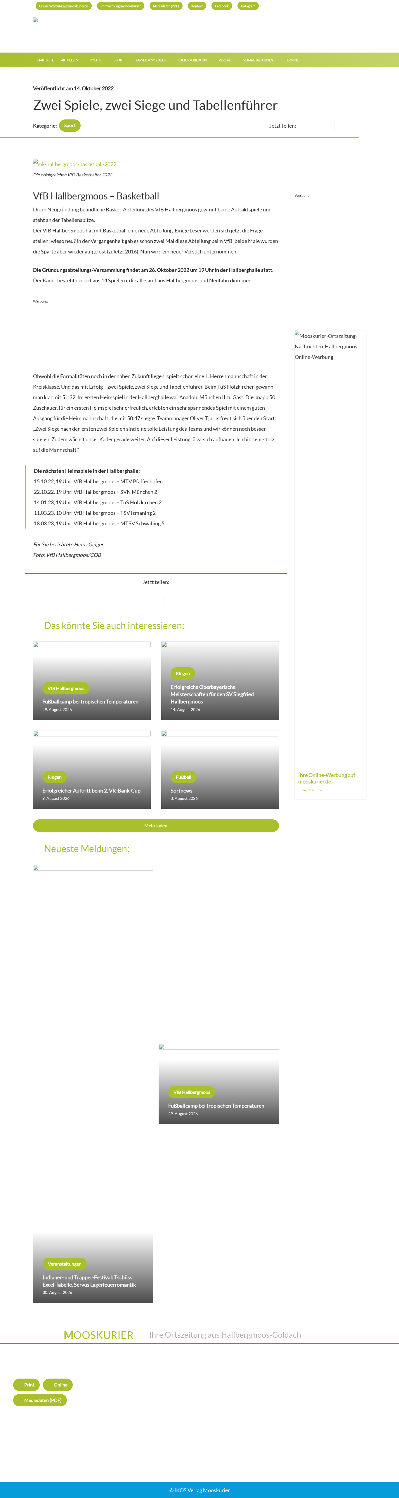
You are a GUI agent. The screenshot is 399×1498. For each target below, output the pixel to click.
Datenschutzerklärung (366, 1403)
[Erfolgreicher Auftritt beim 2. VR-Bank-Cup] (92, 770)
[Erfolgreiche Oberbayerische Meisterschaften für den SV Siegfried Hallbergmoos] (220, 681)
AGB (346, 1390)
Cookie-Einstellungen (365, 1416)
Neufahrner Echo (124, 1429)
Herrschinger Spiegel (129, 1377)
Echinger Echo (121, 1416)
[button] (363, 59)
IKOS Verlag (276, 1370)
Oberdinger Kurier (126, 1403)
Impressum (354, 1377)
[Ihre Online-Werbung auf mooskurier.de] (330, 565)
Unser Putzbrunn (124, 1443)
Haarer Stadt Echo (126, 1390)
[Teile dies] (156, 601)
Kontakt (272, 1383)
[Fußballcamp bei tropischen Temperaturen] (92, 681)
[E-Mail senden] (140, 601)
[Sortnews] (220, 770)
